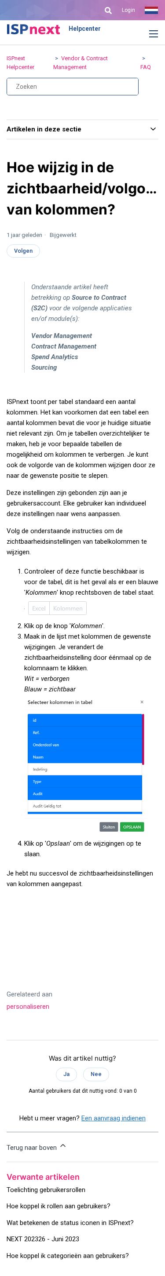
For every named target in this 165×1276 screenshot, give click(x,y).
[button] (147, 34)
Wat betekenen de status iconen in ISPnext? (70, 1223)
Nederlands (151, 10)
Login (128, 10)
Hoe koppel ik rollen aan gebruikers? (58, 1206)
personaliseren (28, 1007)
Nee (96, 1074)
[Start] (33, 29)
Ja (66, 1074)
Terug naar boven (33, 1148)
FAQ (145, 67)
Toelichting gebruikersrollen (46, 1190)
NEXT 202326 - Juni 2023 (43, 1239)
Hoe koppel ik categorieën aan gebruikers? (68, 1256)
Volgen (23, 250)
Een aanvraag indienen (113, 1118)
